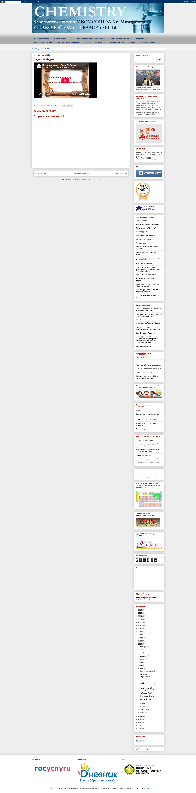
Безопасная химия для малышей (148, 224)
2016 (140, 641)
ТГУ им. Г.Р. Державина (144, 440)
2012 (140, 722)
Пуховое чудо (141, 243)
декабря (143, 647)
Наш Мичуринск (141, 232)
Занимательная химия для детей (148, 419)
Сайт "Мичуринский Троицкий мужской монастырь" (147, 290)
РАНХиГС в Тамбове (143, 455)
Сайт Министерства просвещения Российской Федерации (148, 309)
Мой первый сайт (146, 693)
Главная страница (41, 38)
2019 (140, 632)
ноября (143, 650)
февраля (143, 709)
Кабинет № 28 (141, 38)
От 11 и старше (141, 221)
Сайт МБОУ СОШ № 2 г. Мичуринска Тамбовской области (148, 328)
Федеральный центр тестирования (149, 365)
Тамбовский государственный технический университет (147, 445)
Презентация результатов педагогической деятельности (57, 42)
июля (142, 662)
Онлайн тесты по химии (144, 372)
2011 (140, 725)
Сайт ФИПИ (140, 357)
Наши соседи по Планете (145, 239)
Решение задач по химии (145, 429)
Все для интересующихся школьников (89, 38)
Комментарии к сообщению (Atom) (87, 179)
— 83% (140, 740)
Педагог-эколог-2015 (147, 671)
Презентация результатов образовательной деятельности (147, 677)
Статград (139, 361)
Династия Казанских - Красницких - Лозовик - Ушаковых (133, 42)
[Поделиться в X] (67, 105)
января (143, 712)
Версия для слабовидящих (42, 49)
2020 (140, 628)
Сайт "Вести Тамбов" (143, 346)
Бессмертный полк (147, 696)
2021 (140, 625)
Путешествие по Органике (145, 235)
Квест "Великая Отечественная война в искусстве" (147, 285)
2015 (140, 644)
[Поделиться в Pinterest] (72, 105)
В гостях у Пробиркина (144, 263)
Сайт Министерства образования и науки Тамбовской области (149, 315)
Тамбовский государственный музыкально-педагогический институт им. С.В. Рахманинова (147, 461)
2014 (140, 716)
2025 (140, 613)
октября (143, 653)
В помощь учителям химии (120, 38)
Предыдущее (121, 173)
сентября (143, 656)
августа (143, 659)
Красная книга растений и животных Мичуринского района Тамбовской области (148, 269)
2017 (140, 638)
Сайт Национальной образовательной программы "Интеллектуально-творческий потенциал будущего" (147, 339)
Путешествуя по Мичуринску (146, 275)
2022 (140, 622)
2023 (140, 619)
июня (142, 665)
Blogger (146, 788)
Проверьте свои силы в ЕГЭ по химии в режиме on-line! (147, 377)
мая (141, 668)
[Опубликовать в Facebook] (69, 105)
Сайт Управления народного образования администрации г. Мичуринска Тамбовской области (148, 322)
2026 (140, 610)
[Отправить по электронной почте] (63, 105)
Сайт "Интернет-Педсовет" (146, 333)
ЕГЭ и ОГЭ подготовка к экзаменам (149, 369)
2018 (140, 635)
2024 (140, 616)
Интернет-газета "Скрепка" (146, 228)
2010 (140, 728)
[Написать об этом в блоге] (65, 105)
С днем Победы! (44, 59)
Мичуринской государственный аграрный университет (147, 450)
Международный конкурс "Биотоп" (147, 689)
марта (142, 706)
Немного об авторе (61, 38)
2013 (140, 719)
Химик (138, 410)
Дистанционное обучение (95, 42)
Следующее (40, 173)
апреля (143, 703)
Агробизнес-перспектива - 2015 (148, 684)
